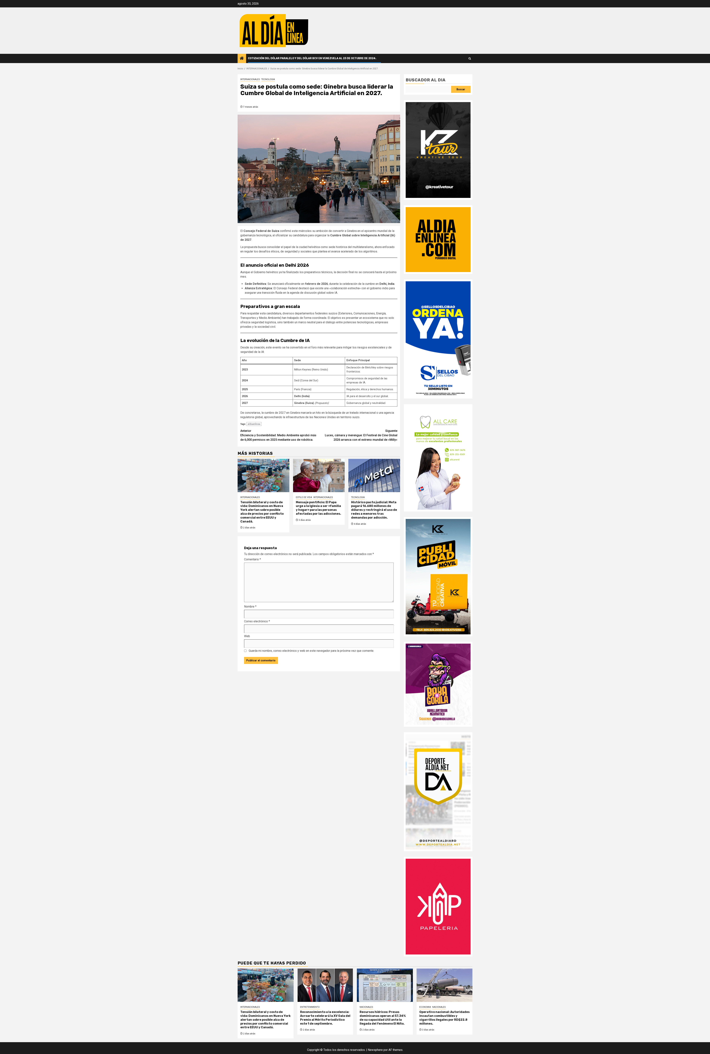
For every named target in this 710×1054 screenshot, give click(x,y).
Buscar (461, 89)
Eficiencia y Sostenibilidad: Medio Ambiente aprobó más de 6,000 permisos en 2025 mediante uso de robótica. (278, 435)
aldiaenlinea (254, 424)
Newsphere (375, 1050)
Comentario (252, 559)
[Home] (242, 58)
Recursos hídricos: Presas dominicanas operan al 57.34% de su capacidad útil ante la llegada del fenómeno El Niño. (383, 1017)
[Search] (469, 58)
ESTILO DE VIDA (304, 497)
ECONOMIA (425, 1007)
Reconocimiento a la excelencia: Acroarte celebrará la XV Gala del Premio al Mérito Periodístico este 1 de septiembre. (325, 1017)
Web (247, 636)
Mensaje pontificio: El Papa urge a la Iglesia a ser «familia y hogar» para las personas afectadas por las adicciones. (318, 507)
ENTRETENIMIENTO (310, 1007)
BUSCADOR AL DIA (426, 79)
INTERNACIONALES (250, 79)
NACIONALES (366, 1007)
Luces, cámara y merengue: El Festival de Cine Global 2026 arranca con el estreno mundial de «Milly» (361, 435)
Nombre (250, 606)
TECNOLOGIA (268, 79)
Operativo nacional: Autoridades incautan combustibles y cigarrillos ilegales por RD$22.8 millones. (444, 1017)
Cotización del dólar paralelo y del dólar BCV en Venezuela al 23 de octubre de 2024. (312, 58)
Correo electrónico (257, 621)
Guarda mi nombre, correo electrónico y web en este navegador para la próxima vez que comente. (311, 650)
